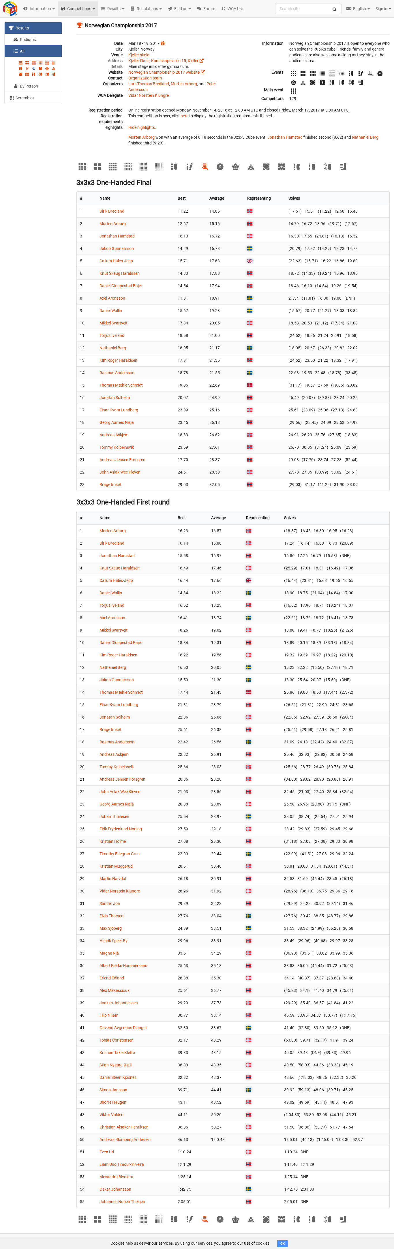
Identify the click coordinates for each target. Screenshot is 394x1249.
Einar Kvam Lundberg (119, 410)
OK (282, 1244)
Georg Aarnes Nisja (117, 422)
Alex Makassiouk (115, 990)
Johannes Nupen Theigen (122, 1201)
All (21, 51)
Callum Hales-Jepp (116, 261)
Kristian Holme (113, 841)
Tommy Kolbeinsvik (117, 447)
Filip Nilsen (109, 1015)
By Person (28, 86)
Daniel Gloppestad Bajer (121, 285)
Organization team (145, 78)
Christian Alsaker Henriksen (124, 1127)
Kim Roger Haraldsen (118, 360)
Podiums (27, 39)
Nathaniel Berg (365, 137)
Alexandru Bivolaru (116, 1176)
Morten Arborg (184, 83)
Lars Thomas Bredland (148, 83)
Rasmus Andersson (117, 372)
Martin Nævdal (113, 878)
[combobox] (308, 8)
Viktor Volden (111, 1114)
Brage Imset (110, 484)
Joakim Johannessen (119, 1003)
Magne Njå (109, 953)
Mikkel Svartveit (113, 323)
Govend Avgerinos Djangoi (123, 1027)
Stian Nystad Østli (116, 1065)
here (184, 116)
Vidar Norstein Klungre (148, 95)
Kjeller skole (138, 55)
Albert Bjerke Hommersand (123, 965)
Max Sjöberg (111, 928)
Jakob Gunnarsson (117, 248)
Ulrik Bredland (112, 211)
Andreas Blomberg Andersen (125, 1139)
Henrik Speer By (113, 940)
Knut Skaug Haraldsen (120, 273)
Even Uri (107, 1152)
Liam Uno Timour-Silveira (122, 1164)
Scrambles (24, 98)
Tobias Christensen (117, 1040)
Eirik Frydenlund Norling (121, 829)
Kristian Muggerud (116, 866)
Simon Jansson (113, 1089)
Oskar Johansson (115, 1189)
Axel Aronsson (112, 298)
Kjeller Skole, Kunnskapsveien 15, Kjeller (163, 60)
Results (22, 28)
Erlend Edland (112, 978)
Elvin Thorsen (111, 916)
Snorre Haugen (113, 1102)
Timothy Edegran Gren (120, 853)
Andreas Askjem (114, 435)
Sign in (382, 8)
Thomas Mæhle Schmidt (121, 385)
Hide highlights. (142, 127)
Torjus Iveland (112, 335)
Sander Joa (110, 903)
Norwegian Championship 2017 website (164, 72)
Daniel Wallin (111, 310)
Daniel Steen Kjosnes (118, 1077)
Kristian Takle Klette (117, 1052)
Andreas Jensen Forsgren (122, 459)
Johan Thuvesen (114, 816)
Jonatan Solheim (115, 397)
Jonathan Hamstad (285, 137)
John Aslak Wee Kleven (120, 472)
